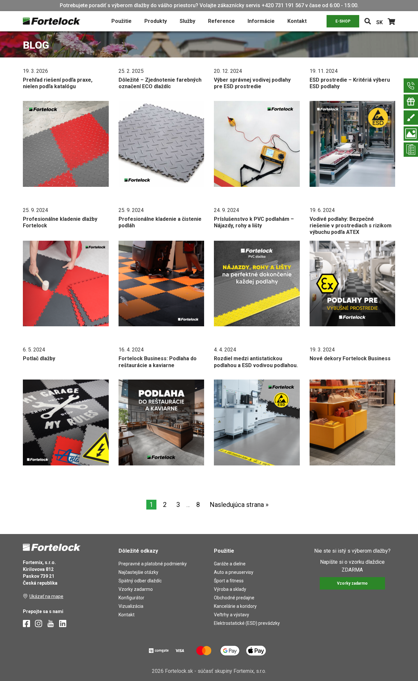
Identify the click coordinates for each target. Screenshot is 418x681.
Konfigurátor (131, 597)
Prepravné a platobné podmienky (153, 563)
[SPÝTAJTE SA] (411, 85)
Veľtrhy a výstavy (231, 614)
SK (379, 22)
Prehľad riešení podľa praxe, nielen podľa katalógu (57, 83)
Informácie (261, 21)
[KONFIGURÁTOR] (411, 117)
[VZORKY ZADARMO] (411, 101)
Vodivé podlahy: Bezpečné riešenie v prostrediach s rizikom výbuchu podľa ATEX (351, 225)
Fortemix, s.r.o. (249, 671)
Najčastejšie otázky (138, 572)
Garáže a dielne (230, 563)
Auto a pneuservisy (233, 572)
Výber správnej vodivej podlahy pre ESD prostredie (252, 83)
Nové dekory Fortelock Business (350, 358)
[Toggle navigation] (367, 21)
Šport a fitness (229, 580)
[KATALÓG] (411, 149)
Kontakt (297, 21)
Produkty (155, 21)
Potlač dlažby (39, 358)
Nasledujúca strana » (239, 505)
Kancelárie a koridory (235, 606)
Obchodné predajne (234, 597)
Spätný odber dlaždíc (140, 580)
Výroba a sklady (230, 589)
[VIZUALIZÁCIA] (411, 133)
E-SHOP (342, 21)
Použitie (121, 21)
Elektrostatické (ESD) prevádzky (247, 623)
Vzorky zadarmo (136, 589)
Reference (221, 21)
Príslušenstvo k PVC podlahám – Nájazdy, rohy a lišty (254, 222)
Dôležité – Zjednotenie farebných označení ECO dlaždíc (160, 83)
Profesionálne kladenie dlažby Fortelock (60, 222)
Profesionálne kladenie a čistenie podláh (160, 222)
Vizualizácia (131, 606)
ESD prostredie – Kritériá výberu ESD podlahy (350, 83)
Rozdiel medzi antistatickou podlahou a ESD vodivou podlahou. (256, 361)
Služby (187, 21)
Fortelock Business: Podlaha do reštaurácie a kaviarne (158, 361)
